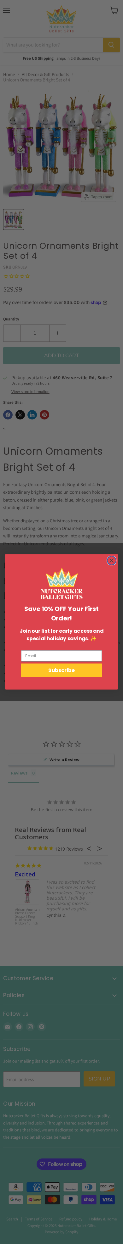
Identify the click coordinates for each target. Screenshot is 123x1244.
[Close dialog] (111, 560)
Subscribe (61, 670)
